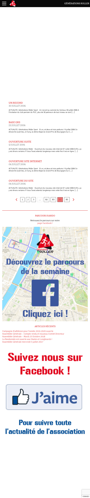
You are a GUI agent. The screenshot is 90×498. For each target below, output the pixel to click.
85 (67, 199)
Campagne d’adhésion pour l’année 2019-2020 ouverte (27, 331)
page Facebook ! (45, 223)
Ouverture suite (20, 143)
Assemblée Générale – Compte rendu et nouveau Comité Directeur (33, 334)
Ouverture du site (21, 182)
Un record (17, 104)
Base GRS (17, 124)
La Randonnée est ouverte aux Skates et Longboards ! (27, 339)
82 (46, 199)
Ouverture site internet (25, 163)
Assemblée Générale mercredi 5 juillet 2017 (22, 342)
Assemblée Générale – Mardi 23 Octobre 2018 (23, 336)
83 (53, 199)
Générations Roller (76, 3)
